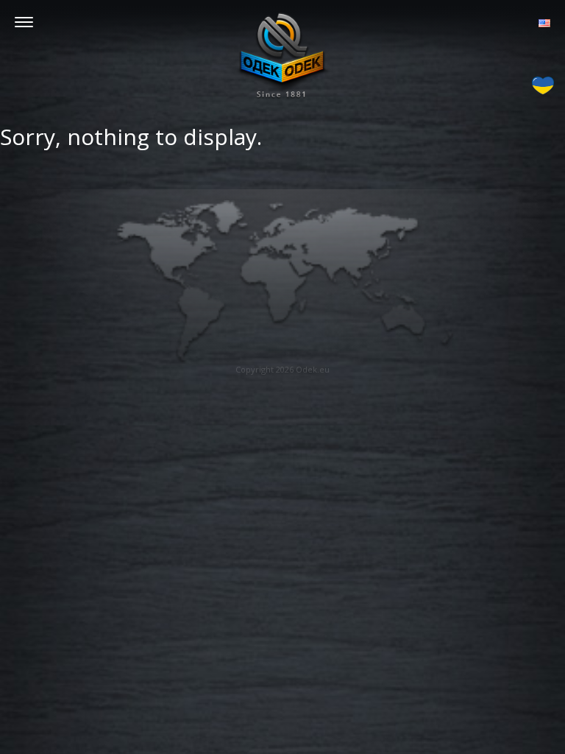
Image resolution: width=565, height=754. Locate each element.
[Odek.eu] (282, 55)
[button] (544, 22)
